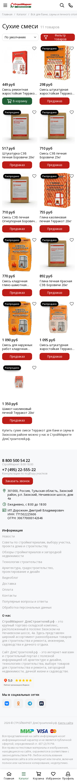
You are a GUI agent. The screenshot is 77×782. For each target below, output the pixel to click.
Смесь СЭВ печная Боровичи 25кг (53, 155)
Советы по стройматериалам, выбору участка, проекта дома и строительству (36, 544)
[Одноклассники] (18, 703)
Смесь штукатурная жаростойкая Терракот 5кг (57, 91)
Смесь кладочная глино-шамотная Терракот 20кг (14, 283)
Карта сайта (65, 723)
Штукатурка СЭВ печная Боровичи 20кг (18, 155)
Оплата (7, 590)
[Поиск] (62, 5)
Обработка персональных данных (27, 607)
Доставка (9, 584)
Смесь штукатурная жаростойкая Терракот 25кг (57, 347)
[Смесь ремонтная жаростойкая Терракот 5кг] (19, 62)
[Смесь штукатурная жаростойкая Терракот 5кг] (57, 62)
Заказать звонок (17, 481)
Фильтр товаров (60, 37)
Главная (7, 14)
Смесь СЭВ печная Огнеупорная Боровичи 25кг (19, 219)
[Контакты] (70, 5)
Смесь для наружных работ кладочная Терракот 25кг (17, 347)
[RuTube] (41, 703)
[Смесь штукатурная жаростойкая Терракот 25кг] (57, 318)
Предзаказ (54, 101)
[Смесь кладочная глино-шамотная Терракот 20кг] (19, 254)
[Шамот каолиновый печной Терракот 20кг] (19, 382)
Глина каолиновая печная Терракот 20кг (56, 219)
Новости (8, 536)
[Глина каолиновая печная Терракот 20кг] (57, 190)
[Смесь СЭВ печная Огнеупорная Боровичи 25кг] (19, 190)
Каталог (22, 14)
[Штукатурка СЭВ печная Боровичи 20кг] (19, 126)
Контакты (9, 595)
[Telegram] (30, 703)
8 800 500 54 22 (16, 460)
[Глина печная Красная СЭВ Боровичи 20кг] (57, 254)
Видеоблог (10, 578)
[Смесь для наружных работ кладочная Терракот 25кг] (19, 318)
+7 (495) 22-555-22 (19, 469)
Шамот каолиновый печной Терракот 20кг (18, 411)
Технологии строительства (22, 562)
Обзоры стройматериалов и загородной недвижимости (31, 554)
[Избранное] (34, 48)
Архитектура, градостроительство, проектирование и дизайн (28, 570)
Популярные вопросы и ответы (25, 601)
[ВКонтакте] (7, 703)
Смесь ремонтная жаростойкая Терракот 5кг (19, 91)
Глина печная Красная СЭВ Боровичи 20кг (56, 283)
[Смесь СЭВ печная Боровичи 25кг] (57, 126)
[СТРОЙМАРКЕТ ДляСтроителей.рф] (21, 5)
